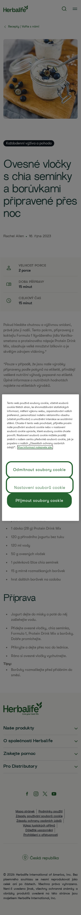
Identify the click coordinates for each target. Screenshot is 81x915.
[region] (40, 457)
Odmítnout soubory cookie (39, 469)
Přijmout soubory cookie (39, 500)
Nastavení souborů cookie (39, 487)
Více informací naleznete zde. (35, 447)
